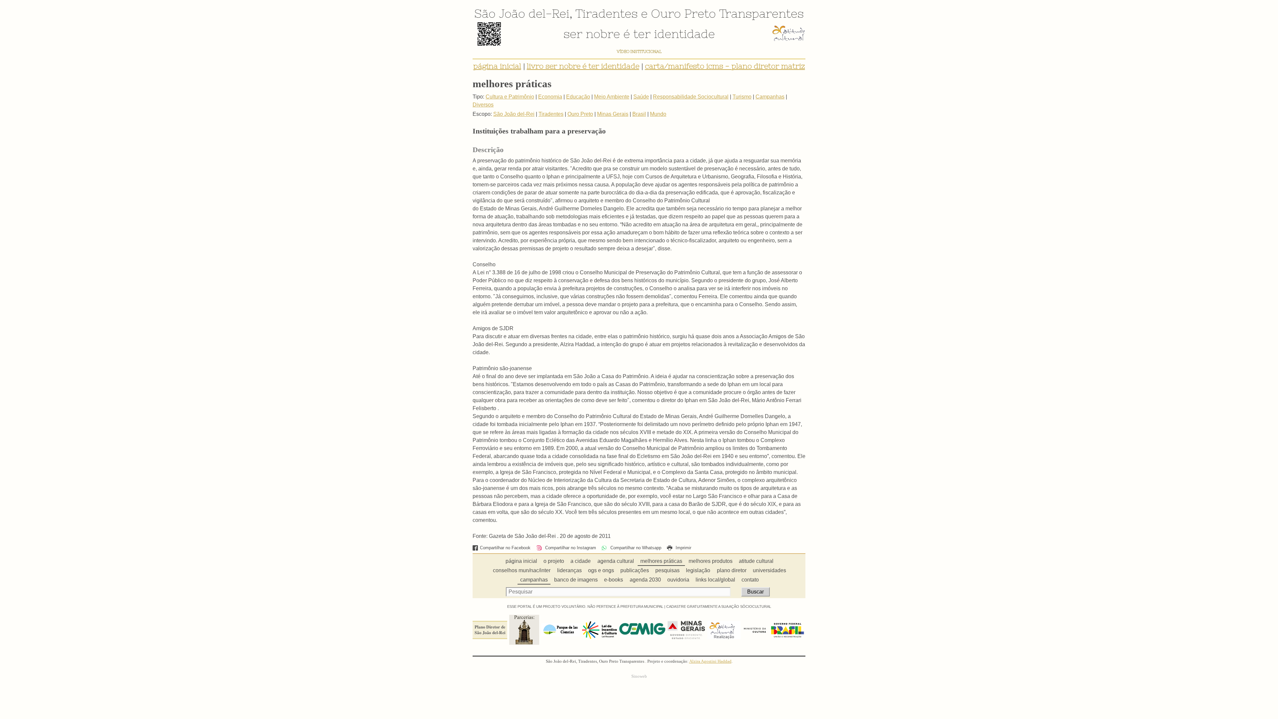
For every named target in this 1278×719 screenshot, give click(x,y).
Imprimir (682, 547)
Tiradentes (606, 13)
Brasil (639, 114)
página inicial (497, 66)
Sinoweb (639, 676)
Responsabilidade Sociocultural (691, 97)
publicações (634, 570)
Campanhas (769, 97)
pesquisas (667, 570)
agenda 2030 (645, 580)
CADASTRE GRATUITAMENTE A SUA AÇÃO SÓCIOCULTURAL (718, 606)
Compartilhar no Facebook (505, 547)
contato (750, 580)
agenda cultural (615, 561)
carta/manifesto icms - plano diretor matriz (725, 66)
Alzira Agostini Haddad (710, 661)
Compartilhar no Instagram (570, 547)
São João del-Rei (521, 13)
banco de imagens (576, 580)
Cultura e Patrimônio (510, 97)
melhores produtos (711, 561)
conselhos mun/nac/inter (521, 570)
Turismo (742, 97)
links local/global (715, 580)
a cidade (580, 561)
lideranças (569, 570)
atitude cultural (756, 561)
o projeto (553, 561)
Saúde (641, 97)
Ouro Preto (683, 13)
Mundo (658, 114)
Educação (578, 97)
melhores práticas (661, 561)
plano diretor (731, 570)
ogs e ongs (601, 570)
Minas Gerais (612, 114)
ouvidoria (678, 580)
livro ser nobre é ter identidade (583, 66)
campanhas (534, 580)
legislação (698, 570)
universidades (769, 570)
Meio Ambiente (611, 97)
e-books (613, 580)
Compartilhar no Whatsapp (635, 547)
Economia (550, 97)
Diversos (483, 105)
